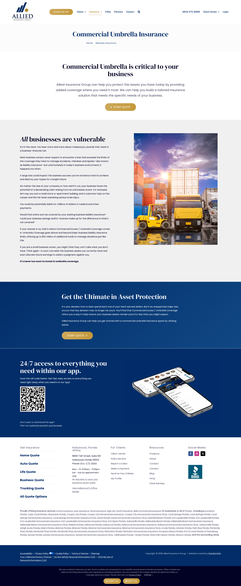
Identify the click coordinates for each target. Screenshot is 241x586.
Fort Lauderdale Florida (183, 517)
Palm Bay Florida (200, 528)
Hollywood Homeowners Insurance (139, 524)
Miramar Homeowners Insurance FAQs (141, 528)
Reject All (131, 581)
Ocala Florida (168, 528)
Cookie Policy (62, 553)
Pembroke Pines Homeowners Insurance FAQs (81, 531)
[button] (139, 12)
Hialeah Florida (76, 524)
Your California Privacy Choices (35, 557)
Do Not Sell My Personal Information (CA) (74, 557)
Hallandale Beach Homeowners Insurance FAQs (44, 524)
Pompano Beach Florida (171, 531)
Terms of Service (80, 553)
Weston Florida (183, 534)
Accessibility (26, 553)
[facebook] (190, 453)
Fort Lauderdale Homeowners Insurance (40, 521)
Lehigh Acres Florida (30, 528)
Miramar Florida (63, 528)
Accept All (112, 581)
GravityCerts (214, 553)
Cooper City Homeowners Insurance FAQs (146, 514)
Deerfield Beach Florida (159, 517)
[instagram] (196, 453)
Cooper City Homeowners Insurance (105, 514)
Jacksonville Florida (208, 524)
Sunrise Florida (35, 534)
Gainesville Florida (135, 521)
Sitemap (95, 553)
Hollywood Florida (93, 524)
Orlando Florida (183, 528)
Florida (188, 511)
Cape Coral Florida (37, 514)
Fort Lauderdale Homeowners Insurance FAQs (84, 521)
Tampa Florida (141, 534)
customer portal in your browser (45, 425)
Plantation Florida (113, 531)
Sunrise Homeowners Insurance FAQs (94, 534)
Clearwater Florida (57, 514)
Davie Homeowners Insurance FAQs (129, 517)
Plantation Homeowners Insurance (140, 531)
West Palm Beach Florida (162, 534)
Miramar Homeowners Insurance (104, 528)
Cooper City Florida (76, 514)
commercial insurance (149, 511)
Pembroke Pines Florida (45, 531)
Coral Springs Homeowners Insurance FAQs (74, 517)
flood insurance (98, 511)
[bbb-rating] (195, 466)
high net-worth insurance (120, 511)
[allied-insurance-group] (22, 2)
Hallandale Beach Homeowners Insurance (192, 521)
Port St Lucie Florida (193, 531)
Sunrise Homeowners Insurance (59, 534)
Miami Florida (47, 528)
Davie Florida (103, 517)
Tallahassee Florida (123, 534)
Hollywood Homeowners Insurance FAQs (177, 524)
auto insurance (81, 511)
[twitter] (203, 453)
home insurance (64, 511)
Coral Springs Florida (178, 514)
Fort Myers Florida (117, 521)
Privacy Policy (42, 553)
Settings (148, 575)
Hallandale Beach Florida (157, 521)
